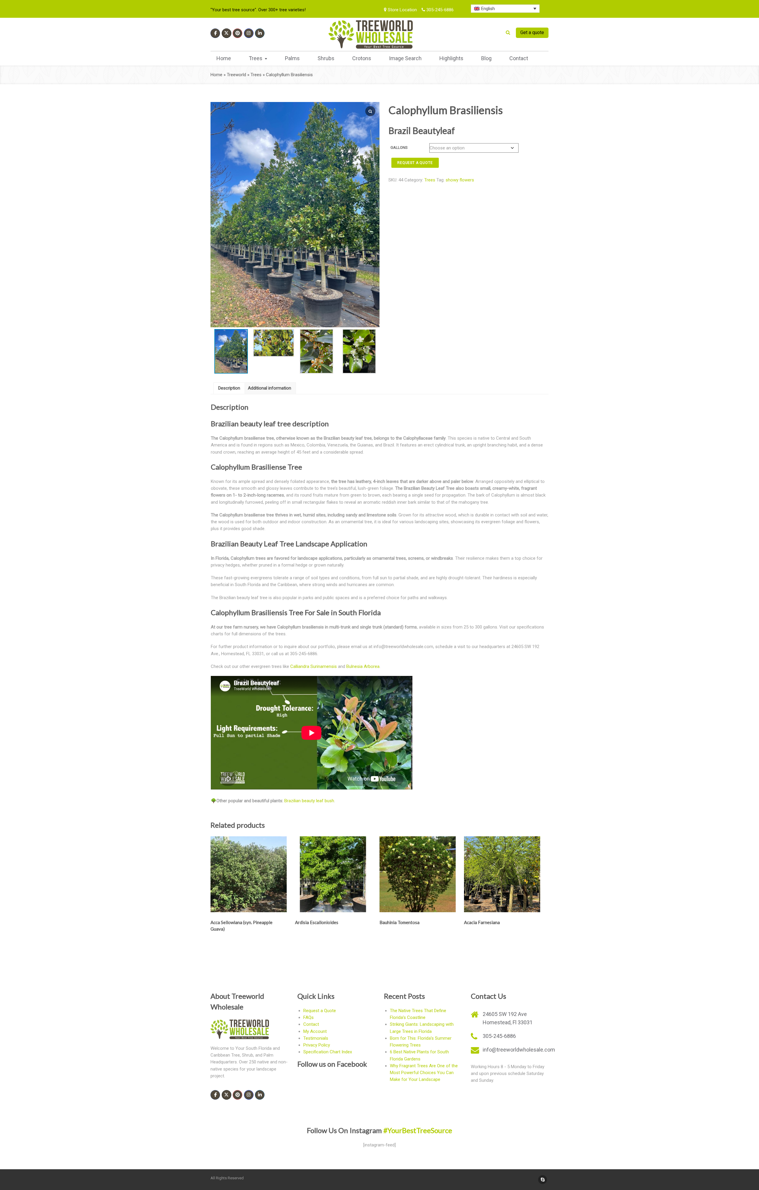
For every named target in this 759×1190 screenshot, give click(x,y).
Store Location (402, 9)
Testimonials (315, 1038)
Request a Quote (319, 1010)
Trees (255, 58)
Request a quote (415, 163)
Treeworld (236, 74)
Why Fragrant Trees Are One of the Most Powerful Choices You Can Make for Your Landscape (424, 1072)
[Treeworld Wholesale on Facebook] (215, 33)
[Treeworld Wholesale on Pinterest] (237, 33)
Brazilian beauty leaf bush (309, 800)
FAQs (308, 1017)
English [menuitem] (488, 8)
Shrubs (326, 58)
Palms (292, 58)
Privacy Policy (316, 1045)
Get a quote (532, 32)
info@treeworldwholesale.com (519, 1050)
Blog (486, 58)
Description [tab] (229, 388)
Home (223, 58)
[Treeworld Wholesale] (370, 34)
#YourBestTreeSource (417, 1130)
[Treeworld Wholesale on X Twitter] (226, 33)
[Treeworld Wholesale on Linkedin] (259, 33)
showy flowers (460, 180)
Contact (518, 58)
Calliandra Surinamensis (313, 666)
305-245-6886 (439, 9)
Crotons (361, 58)
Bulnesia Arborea (363, 666)
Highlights (451, 58)
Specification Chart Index (327, 1052)
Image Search (405, 58)
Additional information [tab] (269, 388)
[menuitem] (505, 8)
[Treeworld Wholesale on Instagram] (248, 33)
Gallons (399, 147)
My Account (315, 1031)
